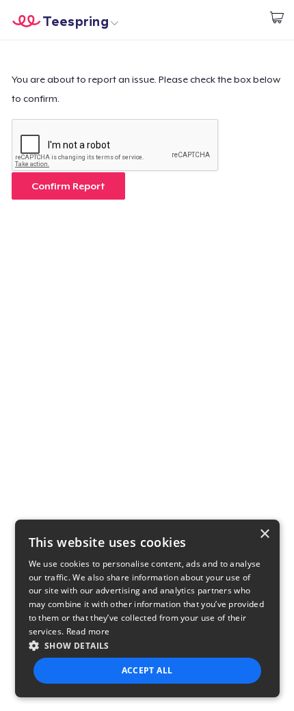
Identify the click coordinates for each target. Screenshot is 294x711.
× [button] (264, 534)
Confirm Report (68, 185)
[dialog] (147, 608)
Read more (88, 631)
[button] (147, 645)
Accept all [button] (147, 670)
